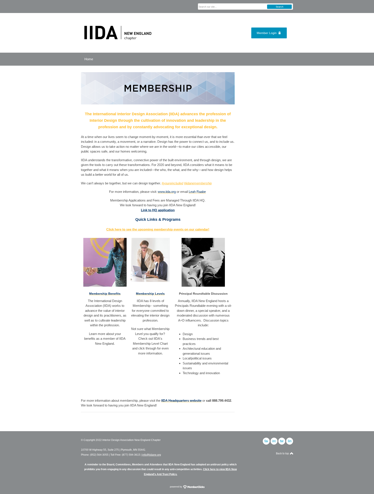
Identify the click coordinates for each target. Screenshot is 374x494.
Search (279, 6)
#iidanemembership (198, 183)
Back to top (283, 453)
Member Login (267, 33)
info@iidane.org (151, 454)
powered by (176, 486)
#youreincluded (172, 183)
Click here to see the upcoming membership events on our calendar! (157, 229)
